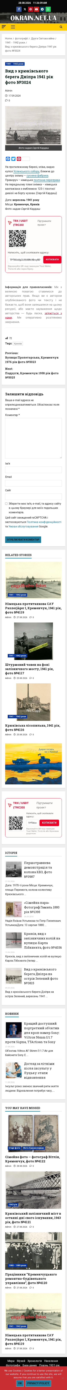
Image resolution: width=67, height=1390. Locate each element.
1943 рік (13, 1204)
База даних (30, 1365)
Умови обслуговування (23, 526)
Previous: (32, 357)
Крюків (18, 343)
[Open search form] (61, 27)
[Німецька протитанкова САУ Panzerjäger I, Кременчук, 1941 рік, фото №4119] (33, 580)
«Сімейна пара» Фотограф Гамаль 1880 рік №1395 (41, 907)
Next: (32, 373)
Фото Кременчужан (33, 1148)
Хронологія (34, 1361)
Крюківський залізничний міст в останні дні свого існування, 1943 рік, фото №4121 (33, 1217)
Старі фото (14, 1148)
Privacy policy (38, 1383)
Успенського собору (26, 171)
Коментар (12, 415)
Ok (20, 1383)
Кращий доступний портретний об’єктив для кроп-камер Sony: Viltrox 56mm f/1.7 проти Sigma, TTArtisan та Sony (32, 1032)
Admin (8, 90)
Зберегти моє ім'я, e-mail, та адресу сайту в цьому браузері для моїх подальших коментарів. (35, 508)
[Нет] (62, 1378)
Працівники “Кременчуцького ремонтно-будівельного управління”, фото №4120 (31, 1278)
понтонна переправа (47, 180)
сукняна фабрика (37, 175)
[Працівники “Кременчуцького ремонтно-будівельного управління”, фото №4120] (33, 1251)
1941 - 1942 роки (15, 64)
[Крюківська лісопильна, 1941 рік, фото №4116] (33, 702)
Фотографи (13, 1365)
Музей (21, 1361)
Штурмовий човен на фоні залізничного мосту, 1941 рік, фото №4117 (29, 669)
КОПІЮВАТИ (52, 259)
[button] (4, 26)
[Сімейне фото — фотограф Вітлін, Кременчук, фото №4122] (33, 1133)
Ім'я (7, 463)
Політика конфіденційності (44, 522)
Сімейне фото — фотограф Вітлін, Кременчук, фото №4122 (32, 1159)
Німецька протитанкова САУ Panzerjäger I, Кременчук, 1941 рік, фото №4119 (33, 608)
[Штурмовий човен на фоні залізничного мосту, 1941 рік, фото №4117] (33, 641)
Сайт (8, 490)
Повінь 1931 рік (49, 1365)
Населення (51, 1361)
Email (8, 476)
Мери (10, 1361)
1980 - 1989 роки (17, 1265)
